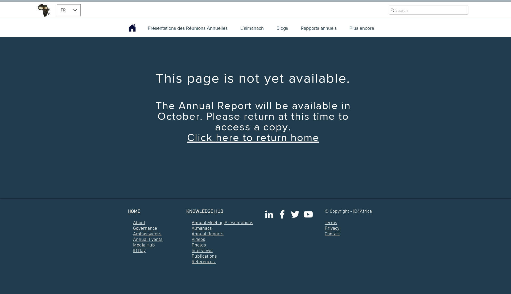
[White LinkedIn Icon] (269, 214)
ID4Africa (362, 211)
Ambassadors (147, 234)
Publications (204, 256)
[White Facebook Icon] (282, 214)
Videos (198, 239)
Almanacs (202, 228)
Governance (145, 228)
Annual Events (148, 239)
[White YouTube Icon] (308, 214)
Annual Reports (208, 234)
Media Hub (144, 245)
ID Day (139, 251)
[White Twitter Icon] (295, 214)
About (139, 223)
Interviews (202, 251)
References (203, 262)
